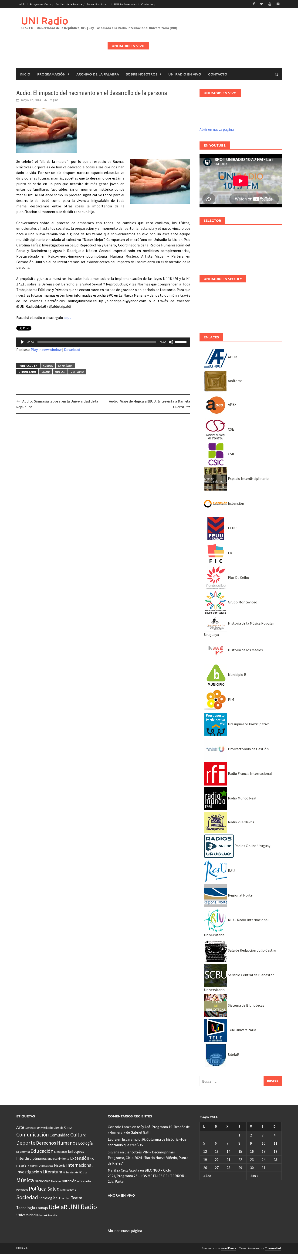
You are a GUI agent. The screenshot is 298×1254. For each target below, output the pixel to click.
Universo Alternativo (47, 1215)
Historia (59, 1165)
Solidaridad (63, 1198)
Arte (20, 1127)
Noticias (56, 1181)
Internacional (79, 1165)
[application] (103, 342)
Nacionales (43, 1181)
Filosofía (21, 1165)
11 (275, 1143)
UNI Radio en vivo (125, 4)
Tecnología (25, 1207)
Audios (48, 365)
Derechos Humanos (57, 1143)
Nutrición (69, 1181)
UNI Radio (44, 20)
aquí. (67, 317)
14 (228, 1151)
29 (240, 1167)
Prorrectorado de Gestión (248, 749)
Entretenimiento (58, 1158)
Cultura (78, 1135)
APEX (231, 404)
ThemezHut (273, 1248)
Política (38, 1188)
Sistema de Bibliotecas (245, 1005)
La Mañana (65, 365)
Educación (42, 1151)
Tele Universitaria (241, 1030)
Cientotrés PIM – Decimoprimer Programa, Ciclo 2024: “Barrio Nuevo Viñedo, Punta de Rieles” (148, 1158)
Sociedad (27, 1197)
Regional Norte (240, 895)
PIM (230, 699)
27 (217, 1167)
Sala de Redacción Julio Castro (251, 950)
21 (228, 1159)
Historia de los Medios (245, 650)
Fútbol (41, 1165)
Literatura (52, 1172)
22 (240, 1159)
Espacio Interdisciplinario (248, 478)
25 (275, 1159)
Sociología (47, 1198)
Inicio (22, 4)
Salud (45, 371)
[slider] (181, 341)
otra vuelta (84, 1181)
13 (217, 1151)
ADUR (232, 357)
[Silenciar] (171, 342)
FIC (230, 552)
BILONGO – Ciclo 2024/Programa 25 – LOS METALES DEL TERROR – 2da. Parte (147, 1176)
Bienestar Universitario (39, 1128)
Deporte (25, 1142)
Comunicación (32, 1134)
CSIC (231, 454)
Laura (112, 1139)
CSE (230, 429)
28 (228, 1167)
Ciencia (59, 1128)
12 (205, 1151)
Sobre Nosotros (96, 4)
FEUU (232, 528)
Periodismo (22, 1189)
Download (72, 349)
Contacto (147, 4)
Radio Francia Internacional (249, 773)
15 (240, 1151)
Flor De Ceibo (238, 577)
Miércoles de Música (75, 1172)
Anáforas (234, 380)
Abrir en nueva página (217, 129)
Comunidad (60, 1135)
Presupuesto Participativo (248, 724)
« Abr (207, 1175)
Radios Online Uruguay (252, 845)
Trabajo (42, 1207)
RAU (231, 870)
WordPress (228, 1248)
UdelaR (60, 371)
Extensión (235, 503)
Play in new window (46, 349)
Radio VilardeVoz (240, 822)
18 (275, 1151)
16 (252, 1151)
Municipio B (236, 674)
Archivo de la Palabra (68, 4)
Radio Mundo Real (241, 798)
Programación (39, 4)
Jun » (254, 1175)
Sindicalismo (68, 1189)
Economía (23, 1151)
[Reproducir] (22, 342)
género (49, 1165)
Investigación (29, 1172)
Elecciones (60, 1151)
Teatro (76, 1197)
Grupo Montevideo (242, 602)
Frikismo (32, 1165)
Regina (53, 100)
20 (217, 1159)
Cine (68, 1127)
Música (25, 1180)
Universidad (26, 1214)
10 (263, 1143)
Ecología (85, 1143)
